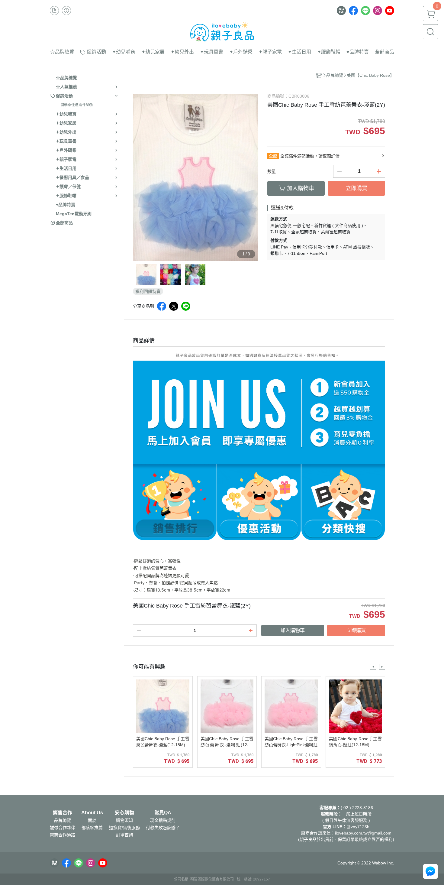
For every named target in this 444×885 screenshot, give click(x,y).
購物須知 (124, 820)
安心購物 (124, 812)
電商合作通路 (62, 835)
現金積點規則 (162, 820)
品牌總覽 (62, 820)
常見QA (162, 812)
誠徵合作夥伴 (62, 827)
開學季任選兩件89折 (77, 105)
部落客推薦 (92, 827)
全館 (273, 156)
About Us (92, 812)
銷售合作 (62, 812)
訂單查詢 (124, 835)
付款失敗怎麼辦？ (163, 827)
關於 (92, 820)
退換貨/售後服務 (124, 827)
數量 (271, 171)
